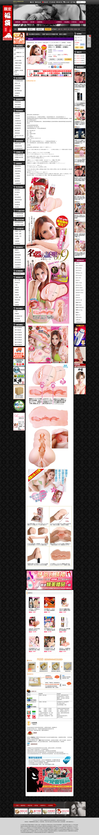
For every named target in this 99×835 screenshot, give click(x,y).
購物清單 (88, 35)
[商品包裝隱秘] (19, 392)
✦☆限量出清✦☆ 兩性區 (19, 57)
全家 (40, 708)
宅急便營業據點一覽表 (61, 704)
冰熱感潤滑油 (17, 168)
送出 (77, 47)
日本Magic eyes (78, 272)
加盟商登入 (43, 805)
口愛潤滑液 (17, 173)
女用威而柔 (17, 93)
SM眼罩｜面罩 (17, 231)
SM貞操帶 (16, 238)
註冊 (81, 47)
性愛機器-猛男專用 (18, 154)
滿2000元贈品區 (18, 332)
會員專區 (50, 805)
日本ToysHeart (78, 268)
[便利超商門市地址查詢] (19, 363)
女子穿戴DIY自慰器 (19, 224)
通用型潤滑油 (17, 166)
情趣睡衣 (16, 292)
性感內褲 (16, 304)
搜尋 (49, 29)
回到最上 (89, 41)
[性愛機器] (80, 357)
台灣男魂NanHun (79, 322)
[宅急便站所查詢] (19, 376)
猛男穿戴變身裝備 (18, 222)
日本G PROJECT (79, 265)
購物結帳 (39, 2)
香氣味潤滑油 (17, 171)
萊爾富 (40, 711)
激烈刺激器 (17, 189)
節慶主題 (16, 287)
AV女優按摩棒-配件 (18, 216)
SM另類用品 (17, 243)
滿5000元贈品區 (18, 339)
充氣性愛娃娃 (17, 125)
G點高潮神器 (17, 85)
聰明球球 (16, 95)
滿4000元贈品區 (18, 337)
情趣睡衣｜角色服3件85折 (18, 71)
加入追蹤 (60, 59)
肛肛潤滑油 (17, 192)
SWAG (30, 830)
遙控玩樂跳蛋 (17, 107)
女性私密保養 (17, 259)
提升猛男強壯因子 (18, 148)
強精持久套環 (17, 143)
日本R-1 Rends (78, 282)
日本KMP (77, 295)
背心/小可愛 (17, 280)
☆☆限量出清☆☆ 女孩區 (19, 53)
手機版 (73, 2)
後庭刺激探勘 (17, 254)
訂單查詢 (59, 22)
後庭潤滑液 (17, 181)
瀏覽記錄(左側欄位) (89, 45)
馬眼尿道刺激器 (18, 199)
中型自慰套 (17, 118)
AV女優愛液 (17, 176)
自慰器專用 (17, 178)
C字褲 (15, 285)
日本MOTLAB (78, 300)
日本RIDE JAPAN (79, 290)
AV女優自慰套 (17, 123)
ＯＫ (40, 709)
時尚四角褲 (17, 318)
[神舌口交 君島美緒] (80, 381)
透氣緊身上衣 (17, 321)
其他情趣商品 (17, 267)
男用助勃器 (17, 133)
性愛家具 (16, 159)
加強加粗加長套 (18, 146)
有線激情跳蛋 (17, 102)
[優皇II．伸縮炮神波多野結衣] (80, 336)
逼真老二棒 (17, 83)
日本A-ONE (78, 277)
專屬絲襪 (16, 313)
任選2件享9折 (17, 65)
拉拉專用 (16, 207)
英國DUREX (78, 302)
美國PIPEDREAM (79, 307)
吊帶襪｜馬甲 (17, 297)
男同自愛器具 (17, 197)
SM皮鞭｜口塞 (17, 236)
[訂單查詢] (19, 370)
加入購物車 (68, 59)
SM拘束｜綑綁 (17, 233)
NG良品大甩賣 (17, 60)
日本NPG (55, 50)
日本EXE (77, 280)
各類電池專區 (17, 273)
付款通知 (66, 22)
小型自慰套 (17, 115)
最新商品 (25, 22)
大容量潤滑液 (17, 183)
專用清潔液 (17, 257)
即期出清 (16, 74)
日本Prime (77, 297)
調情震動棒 (17, 88)
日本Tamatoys (78, 275)
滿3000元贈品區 (18, 334)
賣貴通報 (62, 741)
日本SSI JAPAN (78, 287)
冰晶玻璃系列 (17, 264)
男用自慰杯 (17, 113)
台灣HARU (77, 319)
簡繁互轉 (60, 2)
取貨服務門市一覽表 (48, 715)
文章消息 (74, 22)
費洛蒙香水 (17, 252)
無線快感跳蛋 (17, 104)
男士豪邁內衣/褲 (18, 316)
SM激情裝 (16, 241)
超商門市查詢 (60, 717)
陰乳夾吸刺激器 (18, 90)
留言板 (81, 22)
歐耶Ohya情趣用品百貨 (18, 2)
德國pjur (77, 312)
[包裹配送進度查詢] (19, 353)
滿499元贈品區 (17, 329)
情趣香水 (16, 250)
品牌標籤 (39, 22)
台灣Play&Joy (78, 317)
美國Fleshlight (78, 305)
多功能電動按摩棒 (18, 80)
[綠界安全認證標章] (19, 406)
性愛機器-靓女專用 (18, 157)
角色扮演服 (17, 299)
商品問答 (52, 59)
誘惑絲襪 (16, 294)
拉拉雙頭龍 (17, 202)
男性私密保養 (17, 262)
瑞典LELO (77, 314)
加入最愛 (67, 2)
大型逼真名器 (17, 120)
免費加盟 (53, 2)
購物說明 (46, 2)
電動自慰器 (17, 130)
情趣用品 (66, 824)
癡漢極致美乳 (17, 128)
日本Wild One (78, 285)
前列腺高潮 (17, 204)
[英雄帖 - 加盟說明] (19, 381)
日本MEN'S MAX (79, 292)
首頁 (33, 2)
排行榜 (32, 22)
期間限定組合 (17, 68)
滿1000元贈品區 (18, 327)
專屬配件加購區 (18, 63)
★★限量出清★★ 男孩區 (19, 49)
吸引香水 (16, 194)
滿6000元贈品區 (18, 342)
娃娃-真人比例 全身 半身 (18, 136)
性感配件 (16, 302)
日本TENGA (78, 270)
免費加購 (17, 22)
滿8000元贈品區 (18, 344)
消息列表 (30, 805)
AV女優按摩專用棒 (18, 213)
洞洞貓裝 (16, 290)
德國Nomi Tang (78, 309)
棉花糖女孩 (17, 282)
